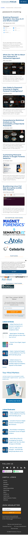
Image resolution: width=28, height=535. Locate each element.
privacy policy (20, 315)
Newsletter (6, 484)
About (4, 492)
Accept (14, 271)
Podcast (5, 486)
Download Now (14, 401)
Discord (5, 482)
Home (3, 7)
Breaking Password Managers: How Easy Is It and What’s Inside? (13, 19)
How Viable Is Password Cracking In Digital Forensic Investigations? (13, 89)
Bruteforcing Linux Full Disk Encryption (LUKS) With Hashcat (12, 188)
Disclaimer (14, 528)
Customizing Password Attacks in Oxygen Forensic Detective (14, 156)
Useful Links (6, 496)
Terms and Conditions (14, 524)
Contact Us (6, 494)
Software (5, 500)
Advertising (6, 490)
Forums (5, 480)
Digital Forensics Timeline (9, 498)
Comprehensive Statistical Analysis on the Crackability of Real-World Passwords (13, 122)
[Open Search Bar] (18, 1)
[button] (26, 260)
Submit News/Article (8, 488)
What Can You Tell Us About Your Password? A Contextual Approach (14, 56)
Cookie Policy (7, 526)
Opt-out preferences (9, 274)
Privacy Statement (18, 274)
